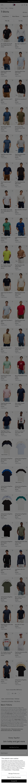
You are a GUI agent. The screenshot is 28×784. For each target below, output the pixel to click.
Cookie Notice (7, 769)
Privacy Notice (16, 769)
